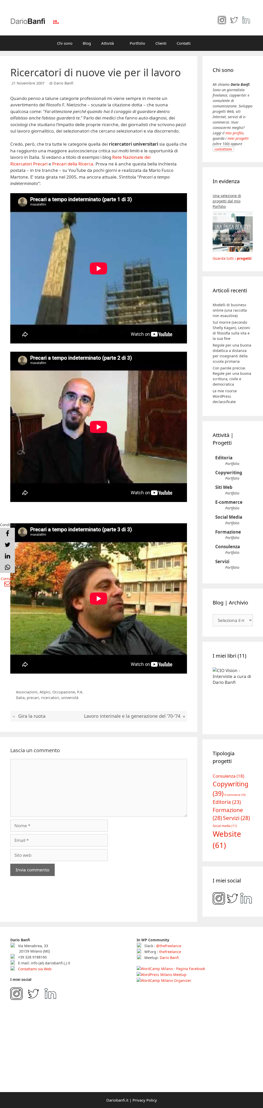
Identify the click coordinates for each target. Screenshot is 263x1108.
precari (33, 697)
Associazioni (26, 692)
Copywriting (228, 473)
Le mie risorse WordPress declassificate (225, 396)
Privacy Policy (145, 1100)
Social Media (228, 517)
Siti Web (223, 487)
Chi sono (64, 43)
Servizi (222, 561)
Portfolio (137, 43)
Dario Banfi (169, 957)
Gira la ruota (31, 716)
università (69, 697)
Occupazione (63, 692)
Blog (87, 43)
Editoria (223, 458)
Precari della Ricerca (72, 164)
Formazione (228, 532)
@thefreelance (168, 945)
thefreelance (170, 951)
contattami (223, 149)
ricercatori (50, 697)
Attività (107, 43)
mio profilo (234, 133)
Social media (225, 826)
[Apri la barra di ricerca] (203, 43)
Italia (20, 697)
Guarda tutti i (232, 258)
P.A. (80, 692)
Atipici (45, 692)
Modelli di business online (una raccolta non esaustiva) (230, 310)
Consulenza (227, 547)
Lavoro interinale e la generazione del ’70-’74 (132, 716)
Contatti (184, 43)
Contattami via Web (34, 968)
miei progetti (238, 138)
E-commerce (228, 502)
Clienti (160, 43)
